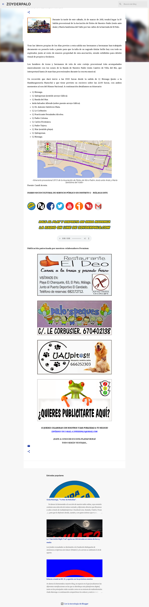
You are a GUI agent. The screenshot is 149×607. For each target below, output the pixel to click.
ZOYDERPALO (19, 4)
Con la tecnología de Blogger (76, 604)
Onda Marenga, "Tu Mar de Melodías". (61, 500)
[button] (28, 12)
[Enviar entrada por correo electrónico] (28, 447)
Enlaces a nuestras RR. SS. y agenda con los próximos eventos (70, 579)
